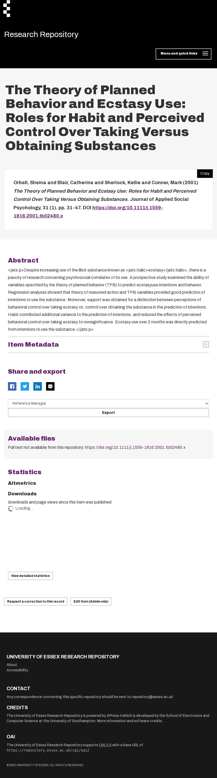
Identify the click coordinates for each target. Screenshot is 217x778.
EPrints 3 (114, 716)
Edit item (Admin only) (91, 601)
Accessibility (17, 670)
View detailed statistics (30, 576)
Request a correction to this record (35, 601)
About (12, 665)
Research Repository (41, 34)
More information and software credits (129, 721)
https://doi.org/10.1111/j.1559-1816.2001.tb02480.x (135, 447)
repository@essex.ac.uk (152, 697)
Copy (203, 172)
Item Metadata (33, 344)
